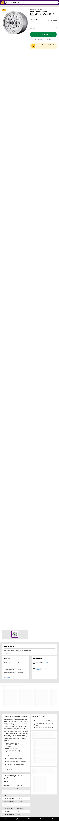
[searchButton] (56, 2)
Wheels (26, 6)
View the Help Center (40, 664)
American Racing (33, 9)
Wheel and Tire (9, 6)
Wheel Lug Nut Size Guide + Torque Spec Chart (44, 724)
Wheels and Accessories (18, 6)
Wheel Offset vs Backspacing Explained (44, 727)
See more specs (7, 677)
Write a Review (38, 16)
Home (3, 6)
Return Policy (38, 669)
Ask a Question (44, 16)
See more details (7, 653)
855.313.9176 (45, 662)
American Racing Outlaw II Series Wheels (37, 6)
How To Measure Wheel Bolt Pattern (43, 720)
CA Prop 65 (9, 769)
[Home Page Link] (2, 2)
